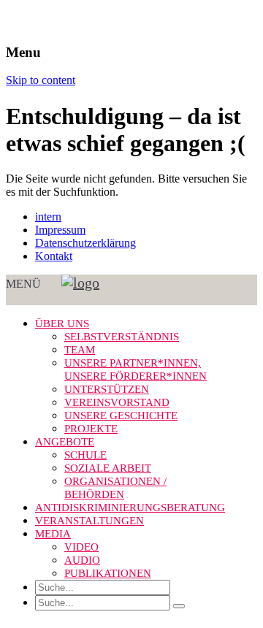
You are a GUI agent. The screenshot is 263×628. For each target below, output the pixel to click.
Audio (82, 560)
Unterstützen (106, 389)
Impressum (60, 229)
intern (48, 216)
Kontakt (53, 256)
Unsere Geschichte (121, 415)
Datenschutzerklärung (85, 243)
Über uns (62, 323)
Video (81, 547)
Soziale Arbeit (107, 468)
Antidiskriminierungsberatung (130, 507)
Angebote (64, 442)
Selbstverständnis (121, 336)
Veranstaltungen (89, 520)
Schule (85, 455)
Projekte (91, 428)
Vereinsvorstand (116, 402)
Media (53, 534)
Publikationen (107, 573)
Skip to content (40, 80)
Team (79, 350)
